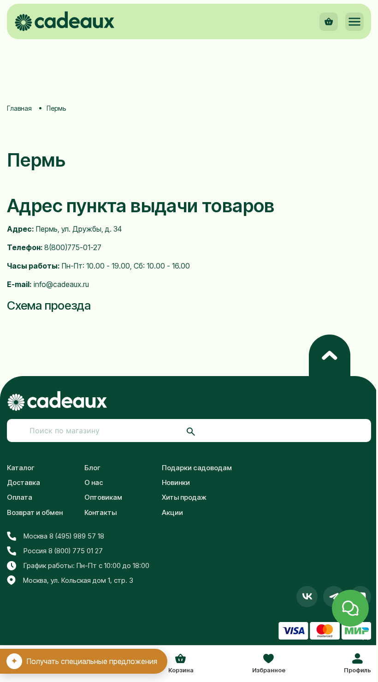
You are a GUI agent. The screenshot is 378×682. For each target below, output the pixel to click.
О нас (93, 482)
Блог (92, 467)
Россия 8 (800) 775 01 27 (63, 550)
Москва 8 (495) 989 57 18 (64, 536)
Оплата (19, 497)
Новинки (176, 482)
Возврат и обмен (35, 512)
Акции (172, 512)
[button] (354, 21)
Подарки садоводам (197, 467)
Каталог (21, 467)
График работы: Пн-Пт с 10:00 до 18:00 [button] (86, 565)
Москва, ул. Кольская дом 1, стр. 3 (78, 580)
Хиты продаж (184, 497)
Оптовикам (103, 497)
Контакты (100, 512)
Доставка (23, 482)
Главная (19, 108)
